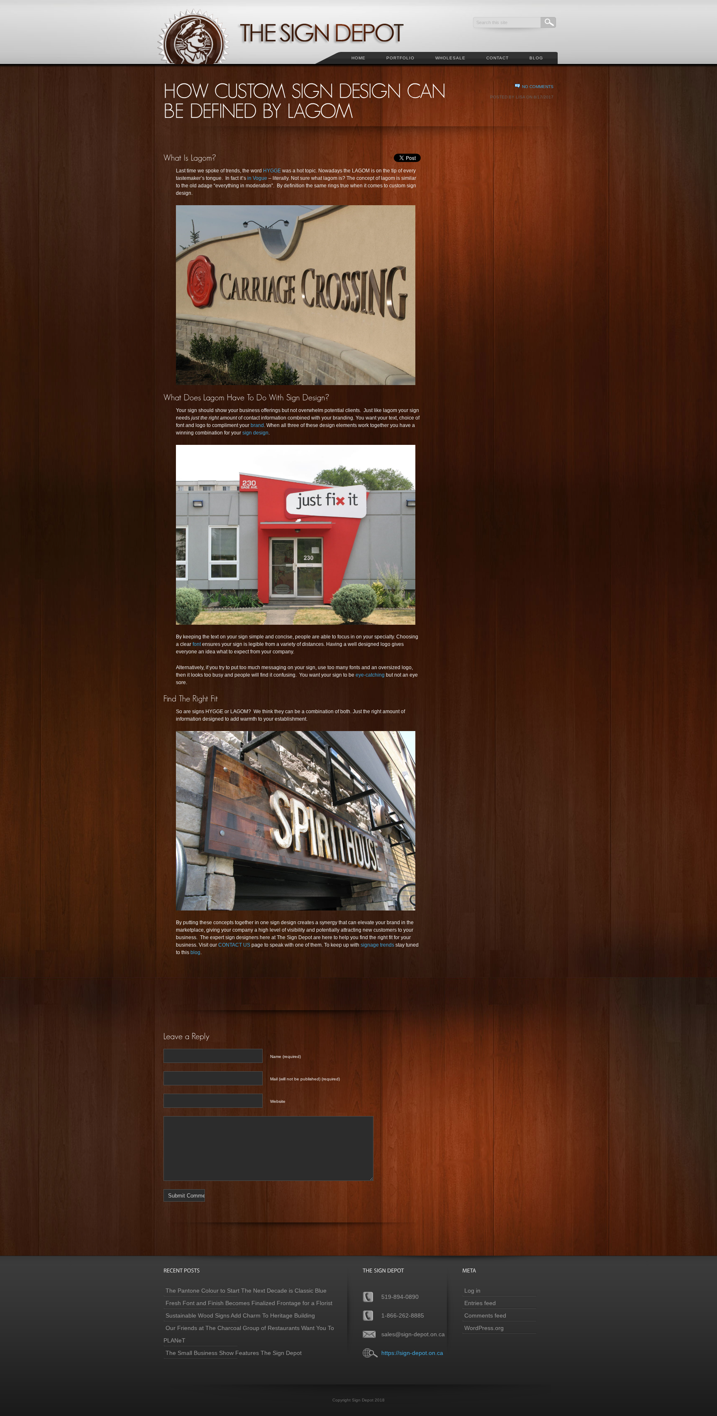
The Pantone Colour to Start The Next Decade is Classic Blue (246, 1290)
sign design (255, 433)
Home (358, 58)
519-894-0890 (400, 1296)
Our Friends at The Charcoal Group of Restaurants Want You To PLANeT (248, 1334)
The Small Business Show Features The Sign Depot (234, 1353)
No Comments (538, 86)
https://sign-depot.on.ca (412, 1353)
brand (257, 425)
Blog (536, 58)
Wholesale (450, 58)
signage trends (377, 945)
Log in (472, 1290)
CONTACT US (234, 945)
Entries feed (480, 1303)
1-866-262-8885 (402, 1315)
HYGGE (272, 171)
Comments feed (485, 1315)
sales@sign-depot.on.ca (413, 1334)
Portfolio (400, 58)
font (197, 644)
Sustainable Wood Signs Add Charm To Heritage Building (240, 1315)
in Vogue (257, 178)
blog (195, 952)
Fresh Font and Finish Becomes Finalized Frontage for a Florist (249, 1303)
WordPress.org (484, 1328)
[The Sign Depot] (292, 69)
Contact (497, 58)
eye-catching (369, 675)
